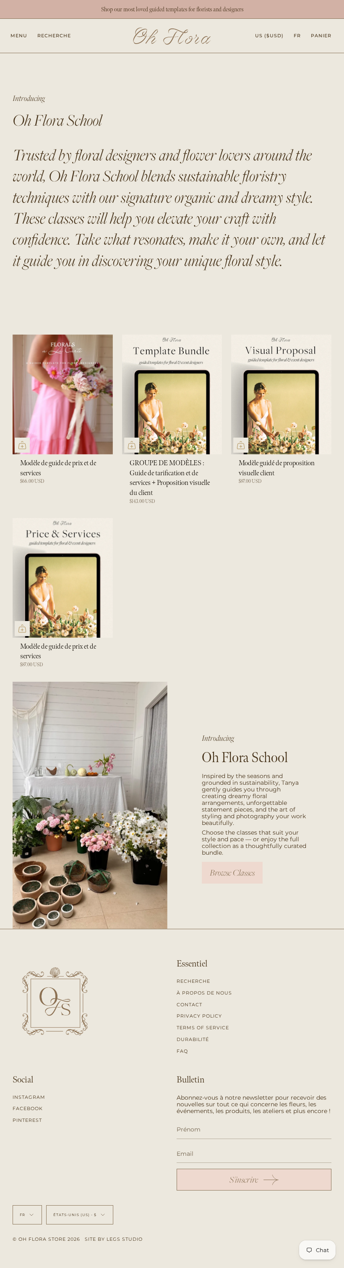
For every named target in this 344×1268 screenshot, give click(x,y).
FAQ (182, 1051)
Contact (189, 1005)
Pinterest (27, 1120)
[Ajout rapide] (22, 445)
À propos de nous (204, 993)
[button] (54, 36)
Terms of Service (203, 1028)
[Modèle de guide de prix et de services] (63, 394)
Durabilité (193, 1039)
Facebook (28, 1108)
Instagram (29, 1097)
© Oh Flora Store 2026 (46, 1239)
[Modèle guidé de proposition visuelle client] (281, 394)
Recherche (193, 981)
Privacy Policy (199, 1016)
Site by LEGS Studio (114, 1239)
